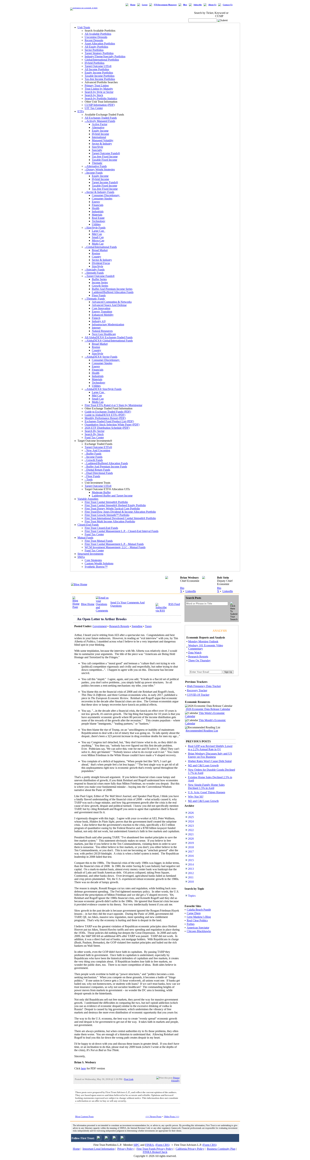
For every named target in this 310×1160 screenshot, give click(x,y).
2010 (191, 881)
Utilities (96, 224)
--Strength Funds (94, 272)
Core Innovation (101, 308)
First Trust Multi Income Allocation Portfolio (110, 521)
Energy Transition (102, 311)
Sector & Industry (102, 143)
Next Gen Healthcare (104, 334)
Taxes (148, 626)
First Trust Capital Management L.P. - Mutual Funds (114, 544)
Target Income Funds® (105, 182)
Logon (144, 5)
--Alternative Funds (96, 166)
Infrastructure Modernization (108, 324)
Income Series (100, 282)
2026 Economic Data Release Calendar (208, 709)
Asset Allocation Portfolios (100, 43)
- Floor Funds (92, 476)
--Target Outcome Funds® (100, 276)
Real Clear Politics (197, 920)
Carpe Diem (194, 913)
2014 (191, 864)
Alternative (98, 127)
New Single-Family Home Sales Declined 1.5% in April (206, 786)
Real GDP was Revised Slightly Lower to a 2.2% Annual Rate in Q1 (210, 748)
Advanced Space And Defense (109, 305)
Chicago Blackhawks (199, 931)
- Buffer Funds (93, 453)
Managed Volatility (102, 140)
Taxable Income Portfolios (99, 75)
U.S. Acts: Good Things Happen (206, 792)
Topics (192, 895)
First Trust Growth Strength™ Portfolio (107, 514)
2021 (191, 834)
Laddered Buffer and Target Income (112, 495)
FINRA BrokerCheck (155, 1152)
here (83, 1068)
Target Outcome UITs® (98, 66)
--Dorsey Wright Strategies (100, 169)
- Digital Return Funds (97, 469)
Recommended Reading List (202, 730)
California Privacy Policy (190, 1148)
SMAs (81, 556)
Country (96, 256)
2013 (191, 868)
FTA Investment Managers (165, 5)
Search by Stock (94, 95)
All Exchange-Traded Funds (101, 117)
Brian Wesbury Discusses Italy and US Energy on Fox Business (210, 755)
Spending (137, 626)
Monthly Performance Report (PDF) (105, 418)
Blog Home (87, 604)
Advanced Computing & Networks (112, 301)
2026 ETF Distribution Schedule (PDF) (107, 427)
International (99, 137)
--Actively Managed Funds (100, 121)
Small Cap (98, 237)
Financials (97, 204)
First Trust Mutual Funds (99, 540)
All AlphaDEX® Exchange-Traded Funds (109, 337)
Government (100, 626)
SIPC (136, 1144)
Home (132, 5)
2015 (191, 860)
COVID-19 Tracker (198, 694)
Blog (185, 5)
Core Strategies (93, 560)
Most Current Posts (84, 1116)
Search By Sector (94, 431)
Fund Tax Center (94, 437)
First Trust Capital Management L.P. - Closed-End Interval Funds (121, 531)
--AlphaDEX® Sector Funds (101, 356)
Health (95, 208)
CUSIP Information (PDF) (100, 104)
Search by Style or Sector (99, 91)
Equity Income (100, 130)
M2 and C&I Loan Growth (203, 765)
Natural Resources (102, 330)
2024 (191, 821)
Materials (97, 214)
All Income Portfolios (97, 69)
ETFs (81, 111)
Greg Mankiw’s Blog (199, 916)
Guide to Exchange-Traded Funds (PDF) (108, 411)
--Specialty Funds (95, 269)
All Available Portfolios (98, 33)
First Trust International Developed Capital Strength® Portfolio (120, 518)
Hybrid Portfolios (94, 62)
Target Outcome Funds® (106, 153)
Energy (96, 201)
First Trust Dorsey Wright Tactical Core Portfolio (112, 508)
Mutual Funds (85, 537)
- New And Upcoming (97, 450)
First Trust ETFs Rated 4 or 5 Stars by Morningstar (113, 405)
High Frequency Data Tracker (204, 686)
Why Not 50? (195, 796)
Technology (98, 221)
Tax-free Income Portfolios (100, 79)
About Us (212, 5)
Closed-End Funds (88, 524)
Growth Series (100, 285)
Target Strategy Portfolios (99, 53)
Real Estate (98, 217)
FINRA (149, 1144)
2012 (191, 873)
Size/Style (97, 146)
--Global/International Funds (101, 246)
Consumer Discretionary (106, 195)
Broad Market (100, 250)
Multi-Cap (98, 243)
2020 (191, 838)
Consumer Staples (102, 198)
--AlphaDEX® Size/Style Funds (103, 389)
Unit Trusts (84, 27)
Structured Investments (90, 553)
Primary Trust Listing (97, 85)
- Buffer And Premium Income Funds (106, 466)
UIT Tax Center (94, 108)
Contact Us (227, 5)
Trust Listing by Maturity (99, 88)
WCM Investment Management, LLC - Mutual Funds (115, 547)
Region (96, 253)
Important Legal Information (99, 1148)
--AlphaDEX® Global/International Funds (109, 340)
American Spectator (198, 927)
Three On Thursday (199, 660)
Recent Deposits (94, 40)
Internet (96, 327)
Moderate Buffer (101, 492)
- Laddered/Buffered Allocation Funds (106, 463)
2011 (191, 877)
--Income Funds (94, 172)
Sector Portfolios (94, 49)
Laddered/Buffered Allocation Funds (112, 292)
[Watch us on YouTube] (114, 1139)
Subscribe (198, 5)
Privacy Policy (125, 1148)
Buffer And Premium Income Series (112, 288)
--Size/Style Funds (95, 227)
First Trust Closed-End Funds (101, 527)
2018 (191, 847)
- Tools (89, 479)
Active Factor (99, 124)
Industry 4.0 (98, 321)
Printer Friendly (175, 1079)
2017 (191, 851)
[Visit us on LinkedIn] (107, 1139)
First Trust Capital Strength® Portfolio (106, 502)
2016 (191, 855)
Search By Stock (94, 434)
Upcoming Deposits (96, 37)
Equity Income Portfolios (99, 72)
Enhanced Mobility (103, 314)
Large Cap (98, 230)
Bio (182, 588)
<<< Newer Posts (153, 1116)
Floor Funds (99, 295)
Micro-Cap (98, 240)
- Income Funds (93, 456)
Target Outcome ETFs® (98, 447)
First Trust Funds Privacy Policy (155, 1148)
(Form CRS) (162, 1144)
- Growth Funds (94, 460)
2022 (191, 830)
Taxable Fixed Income (104, 159)
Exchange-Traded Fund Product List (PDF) (109, 421)
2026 (191, 812)
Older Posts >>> (171, 1116)
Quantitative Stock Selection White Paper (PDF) (112, 424)
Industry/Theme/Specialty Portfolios (105, 56)
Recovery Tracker (197, 690)
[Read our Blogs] (122, 1139)
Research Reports (119, 626)
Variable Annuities (88, 498)
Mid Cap (97, 234)
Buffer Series (99, 279)
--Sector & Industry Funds (99, 192)
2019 (191, 842)
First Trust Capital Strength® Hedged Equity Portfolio (115, 505)
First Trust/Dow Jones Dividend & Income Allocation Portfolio (120, 511)
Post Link (128, 1079)
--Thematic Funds (95, 298)
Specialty (97, 150)
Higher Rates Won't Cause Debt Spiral (210, 761)
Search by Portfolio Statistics (101, 98)
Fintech (96, 318)
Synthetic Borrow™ (96, 566)
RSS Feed (174, 604)
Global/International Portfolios (102, 59)
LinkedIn (190, 591)
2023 (191, 825)
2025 (191, 817)
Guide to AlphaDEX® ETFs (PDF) (105, 414)
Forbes (190, 924)
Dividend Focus (101, 263)
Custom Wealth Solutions (99, 563)
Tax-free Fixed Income (105, 156)
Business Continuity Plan (221, 1148)
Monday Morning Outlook (203, 641)
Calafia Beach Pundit (199, 909)
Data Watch (194, 652)
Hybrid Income (100, 133)
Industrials (98, 211)
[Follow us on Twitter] (99, 1139)
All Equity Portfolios (96, 46)
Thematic (97, 163)
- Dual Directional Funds (99, 473)
